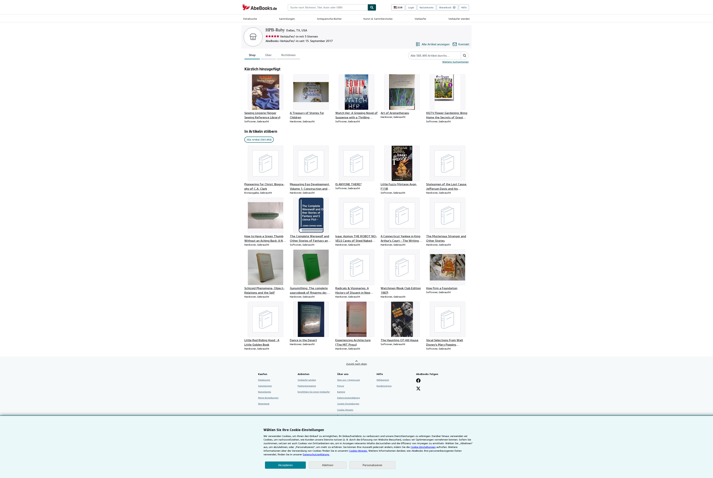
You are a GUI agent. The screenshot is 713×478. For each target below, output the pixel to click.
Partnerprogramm (307, 385)
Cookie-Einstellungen (423, 446)
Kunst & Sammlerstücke (378, 18)
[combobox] (328, 7)
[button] (464, 55)
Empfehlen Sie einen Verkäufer (314, 391)
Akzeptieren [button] (285, 465)
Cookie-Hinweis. (358, 450)
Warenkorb (263, 403)
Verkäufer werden (459, 18)
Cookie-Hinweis (345, 409)
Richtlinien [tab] (288, 55)
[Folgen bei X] (418, 388)
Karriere (341, 391)
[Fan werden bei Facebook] (418, 380)
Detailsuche (250, 18)
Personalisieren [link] (372, 465)
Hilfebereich (383, 380)
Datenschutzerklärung (348, 397)
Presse (340, 385)
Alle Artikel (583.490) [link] (259, 139)
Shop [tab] (252, 55)
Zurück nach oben (356, 363)
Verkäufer (420, 18)
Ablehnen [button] (327, 465)
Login (411, 7)
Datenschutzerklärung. (316, 454)
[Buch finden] (372, 7)
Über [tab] (268, 55)
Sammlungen (287, 18)
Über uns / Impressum (348, 380)
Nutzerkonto (427, 7)
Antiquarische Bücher (329, 18)
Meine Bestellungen (268, 397)
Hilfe (464, 7)
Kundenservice (384, 385)
